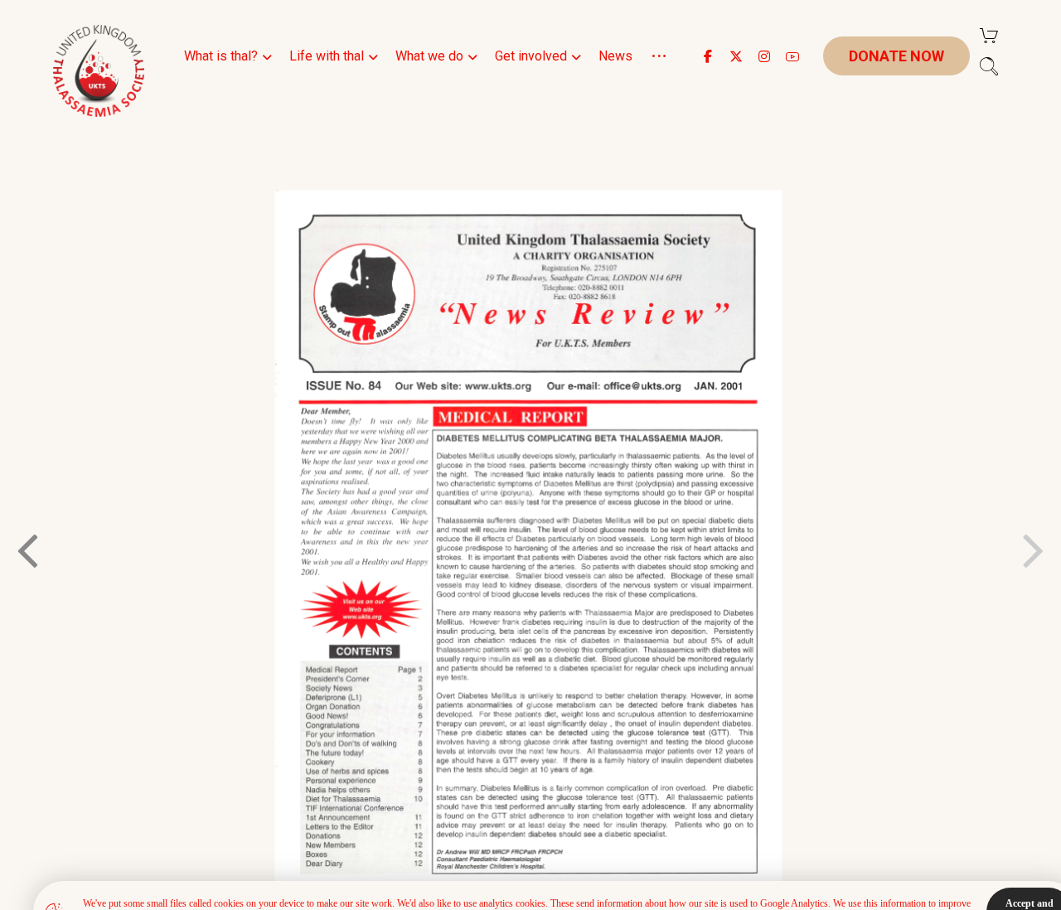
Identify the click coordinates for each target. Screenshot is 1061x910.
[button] (708, 56)
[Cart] (989, 34)
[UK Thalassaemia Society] (98, 71)
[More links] (659, 76)
